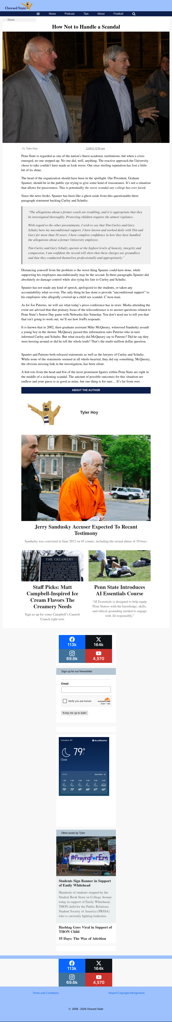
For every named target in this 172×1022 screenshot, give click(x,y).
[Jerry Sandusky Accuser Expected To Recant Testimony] (86, 519)
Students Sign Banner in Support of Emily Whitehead (85, 883)
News (52, 13)
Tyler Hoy (31, 148)
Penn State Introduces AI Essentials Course (119, 590)
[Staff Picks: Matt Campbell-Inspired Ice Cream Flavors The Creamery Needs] (52, 580)
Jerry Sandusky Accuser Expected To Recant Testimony (86, 530)
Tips (86, 13)
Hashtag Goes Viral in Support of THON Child (85, 929)
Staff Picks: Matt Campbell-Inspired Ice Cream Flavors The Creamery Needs (52, 596)
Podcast (69, 13)
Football (118, 13)
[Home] (18, 8)
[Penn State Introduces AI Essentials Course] (120, 580)
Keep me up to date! (75, 712)
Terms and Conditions (46, 993)
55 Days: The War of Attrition (82, 938)
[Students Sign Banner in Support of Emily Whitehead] (86, 876)
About (100, 13)
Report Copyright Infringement (126, 993)
